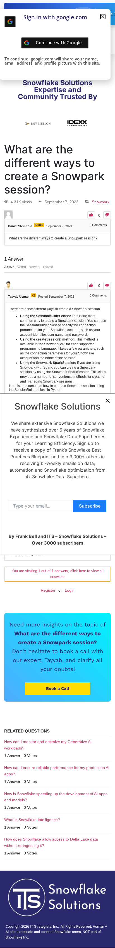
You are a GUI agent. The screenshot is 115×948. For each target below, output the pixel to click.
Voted (21, 267)
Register (48, 590)
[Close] (108, 400)
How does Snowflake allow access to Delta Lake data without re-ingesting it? (51, 842)
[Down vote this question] (107, 215)
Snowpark (100, 202)
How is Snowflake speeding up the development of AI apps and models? (55, 797)
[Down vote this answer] (107, 285)
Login (70, 590)
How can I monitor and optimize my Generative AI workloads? (48, 744)
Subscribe (89, 506)
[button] (103, 16)
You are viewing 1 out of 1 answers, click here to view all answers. (57, 574)
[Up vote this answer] (91, 285)
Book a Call (57, 688)
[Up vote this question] (91, 215)
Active (9, 267)
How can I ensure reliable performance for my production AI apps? (56, 770)
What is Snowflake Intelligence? (32, 819)
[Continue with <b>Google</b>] (10, 21)
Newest (34, 267)
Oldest (48, 267)
